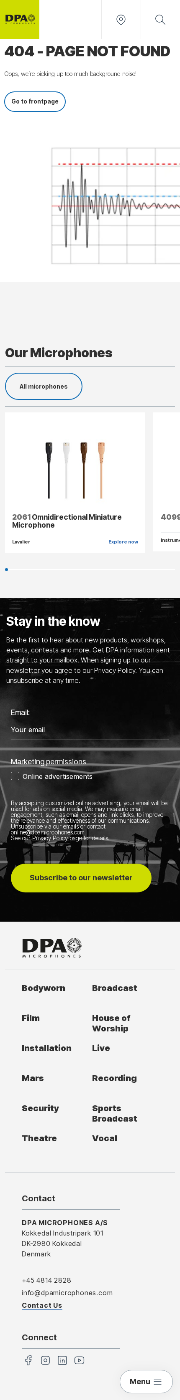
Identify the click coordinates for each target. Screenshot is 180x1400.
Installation (47, 1048)
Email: (20, 712)
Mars (33, 1078)
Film (31, 1018)
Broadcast (114, 988)
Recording (114, 1078)
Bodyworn (43, 988)
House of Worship (111, 1023)
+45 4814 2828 (46, 1280)
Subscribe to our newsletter (81, 877)
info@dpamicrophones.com (67, 1293)
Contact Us (42, 1305)
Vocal (104, 1138)
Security (40, 1108)
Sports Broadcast (114, 1113)
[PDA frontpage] (19, 19)
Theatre (39, 1138)
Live (101, 1048)
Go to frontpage (35, 101)
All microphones (44, 386)
